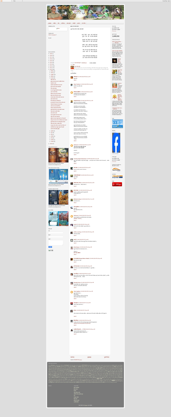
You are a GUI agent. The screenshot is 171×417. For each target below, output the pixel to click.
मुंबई (74, 377)
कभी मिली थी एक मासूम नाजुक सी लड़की (57, 127)
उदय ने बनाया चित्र (54, 91)
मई (51, 134)
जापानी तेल (101, 371)
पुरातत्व (78, 23)
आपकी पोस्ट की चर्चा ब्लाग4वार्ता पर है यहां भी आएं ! (82, 323)
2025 (51, 53)
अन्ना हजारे (67, 366)
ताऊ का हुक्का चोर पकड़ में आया (56, 114)
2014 (51, 62)
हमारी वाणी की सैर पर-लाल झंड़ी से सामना (57, 109)
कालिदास (49, 369)
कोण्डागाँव (84, 369)
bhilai (61, 365)
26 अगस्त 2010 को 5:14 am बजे (87, 291)
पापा (68, 374)
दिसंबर (52, 71)
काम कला (118, 368)
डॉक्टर (121, 371)
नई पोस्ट (72, 357)
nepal (107, 365)
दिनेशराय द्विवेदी (77, 91)
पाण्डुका (67, 374)
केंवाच (71, 369)
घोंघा (101, 370)
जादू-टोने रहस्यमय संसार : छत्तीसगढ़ (119, 60)
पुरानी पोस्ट (106, 357)
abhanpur (53, 365)
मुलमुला (80, 377)
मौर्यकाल (91, 377)
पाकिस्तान (60, 374)
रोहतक (81, 379)
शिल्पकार (84, 380)
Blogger (86, 405)
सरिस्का (105, 380)
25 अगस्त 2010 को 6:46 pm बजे (86, 266)
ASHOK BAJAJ (77, 100)
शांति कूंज (81, 380)
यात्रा (94, 377)
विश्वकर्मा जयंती (53, 380)
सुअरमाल (65, 382)
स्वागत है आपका (114, 161)
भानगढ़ (80, 375)
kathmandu (80, 365)
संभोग (97, 380)
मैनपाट (86, 377)
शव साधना (76, 380)
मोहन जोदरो (88, 377)
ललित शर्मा (99, 379)
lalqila (89, 365)
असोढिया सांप (91, 366)
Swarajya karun (77, 282)
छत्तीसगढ (72, 371)
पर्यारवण (52, 374)
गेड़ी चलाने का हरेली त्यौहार (55, 111)
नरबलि (103, 373)
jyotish (77, 365)
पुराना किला (75, 374)
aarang (49, 365)
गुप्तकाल (73, 370)
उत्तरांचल (55, 368)
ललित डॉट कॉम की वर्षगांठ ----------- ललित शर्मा (117, 42)
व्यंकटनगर (69, 380)
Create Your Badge (115, 153)
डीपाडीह (119, 371)
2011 (51, 67)
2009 (51, 143)
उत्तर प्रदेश (52, 368)
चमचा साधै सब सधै (54, 112)
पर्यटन (49, 374)
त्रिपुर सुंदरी (68, 373)
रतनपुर (102, 377)
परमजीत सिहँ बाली (77, 175)
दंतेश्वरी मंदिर (71, 373)
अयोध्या (86, 366)
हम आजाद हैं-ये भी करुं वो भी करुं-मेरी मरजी (58, 102)
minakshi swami (103, 365)
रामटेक (61, 379)
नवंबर (52, 72)
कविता (99, 368)
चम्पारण (119, 370)
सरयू (103, 380)
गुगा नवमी (66, 370)
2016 (51, 58)
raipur (109, 365)
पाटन (63, 374)
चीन (57, 371)
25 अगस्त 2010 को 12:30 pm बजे (85, 206)
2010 (51, 69)
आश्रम (111, 366)
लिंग (108, 379)
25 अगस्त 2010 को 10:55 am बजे (85, 190)
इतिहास (115, 366)
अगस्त (52, 78)
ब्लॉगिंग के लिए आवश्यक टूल (78, 394)
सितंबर (52, 76)
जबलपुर (87, 371)
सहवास (107, 380)
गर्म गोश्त (51, 370)
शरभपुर (74, 380)
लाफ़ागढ (107, 379)
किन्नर (60, 369)
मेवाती (82, 377)
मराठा (51, 377)
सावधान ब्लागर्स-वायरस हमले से (56, 107)
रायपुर (65, 379)
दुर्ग (86, 373)
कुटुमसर (68, 369)
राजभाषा (113, 377)
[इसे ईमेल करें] (90, 63)
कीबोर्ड (64, 369)
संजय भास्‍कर (76, 190)
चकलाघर (110, 370)
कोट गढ (77, 369)
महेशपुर (67, 377)
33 (115, 122)
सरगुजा (101, 380)
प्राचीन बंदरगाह (88, 374)
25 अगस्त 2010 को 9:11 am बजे (84, 144)
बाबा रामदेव (118, 374)
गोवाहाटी (84, 370)
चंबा (108, 370)
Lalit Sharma (114, 132)
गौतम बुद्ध (89, 370)
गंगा (106, 369)
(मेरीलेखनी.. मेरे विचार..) (78, 218)
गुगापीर (68, 370)
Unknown (76, 144)
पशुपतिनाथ (55, 374)
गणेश (119, 369)
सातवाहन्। (110, 380)
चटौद (112, 370)
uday (118, 365)
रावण (71, 379)
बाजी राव (116, 374)
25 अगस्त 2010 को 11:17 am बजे (87, 199)
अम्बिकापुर (83, 366)
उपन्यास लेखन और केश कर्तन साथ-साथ (57, 97)
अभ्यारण (77, 366)
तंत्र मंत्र (49, 373)
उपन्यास (60, 368)
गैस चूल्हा (78, 370)
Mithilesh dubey (77, 199)
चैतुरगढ (69, 371)
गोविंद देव (87, 370)
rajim (111, 365)
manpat (99, 365)
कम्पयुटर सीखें (76, 397)
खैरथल (105, 369)
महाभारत (60, 377)
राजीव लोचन (50, 379)
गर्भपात (49, 370)
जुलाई (52, 130)
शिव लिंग (87, 380)
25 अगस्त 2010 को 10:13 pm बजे (87, 282)
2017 (51, 57)
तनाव (53, 373)
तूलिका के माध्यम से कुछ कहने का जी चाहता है (58, 118)
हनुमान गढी (75, 382)
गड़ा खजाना (95, 370)
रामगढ (59, 379)
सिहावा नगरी (54, 382)
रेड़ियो (77, 379)
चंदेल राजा (103, 370)
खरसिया (93, 369)
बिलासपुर (55, 375)
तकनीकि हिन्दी (76, 401)
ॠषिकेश (103, 382)
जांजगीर (95, 371)
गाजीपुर (58, 370)
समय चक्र (76, 167)
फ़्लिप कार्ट (75, 398)
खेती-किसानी (102, 369)
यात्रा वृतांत (69, 23)
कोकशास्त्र (74, 369)
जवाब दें (75, 80)
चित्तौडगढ (121, 370)
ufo (120, 365)
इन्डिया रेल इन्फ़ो (76, 400)
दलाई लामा (77, 373)
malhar (96, 365)
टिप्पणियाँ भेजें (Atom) (78, 359)
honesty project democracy (80, 158)
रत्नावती (105, 377)
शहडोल (79, 380)
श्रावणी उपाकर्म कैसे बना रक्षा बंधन (56, 84)
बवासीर (107, 374)
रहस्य (110, 377)
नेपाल (113, 373)
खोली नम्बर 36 (53, 79)
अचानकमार (58, 366)
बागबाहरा (114, 374)
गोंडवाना (80, 370)
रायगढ (63, 379)
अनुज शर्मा (62, 366)
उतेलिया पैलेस (121, 366)
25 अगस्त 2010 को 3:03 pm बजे (88, 231)
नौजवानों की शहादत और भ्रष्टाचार (56, 104)
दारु (80, 373)
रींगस (76, 379)
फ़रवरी (52, 139)
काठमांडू (113, 368)
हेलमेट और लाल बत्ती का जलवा (56, 95)
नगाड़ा (100, 373)
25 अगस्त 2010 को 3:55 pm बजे (96, 258)
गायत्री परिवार (61, 370)
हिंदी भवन (87, 382)
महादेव (55, 377)
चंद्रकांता (106, 370)
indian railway (73, 365)
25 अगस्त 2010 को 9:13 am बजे (93, 158)
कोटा (82, 369)
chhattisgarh (66, 365)
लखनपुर (86, 379)
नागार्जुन (109, 373)
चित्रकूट (55, 371)
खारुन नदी (98, 369)
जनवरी (52, 141)
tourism (116, 365)
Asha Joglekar (77, 291)
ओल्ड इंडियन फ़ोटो (77, 392)
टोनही (113, 371)
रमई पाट (108, 377)
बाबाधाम (122, 374)
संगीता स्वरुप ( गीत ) (77, 182)
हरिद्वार (78, 382)
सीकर (57, 382)
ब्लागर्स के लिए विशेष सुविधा (55, 128)
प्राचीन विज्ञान (92, 374)
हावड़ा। (85, 382)
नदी (101, 373)
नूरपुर (111, 373)
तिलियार (61, 373)
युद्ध (95, 377)
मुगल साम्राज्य (77, 377)
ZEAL (75, 310)
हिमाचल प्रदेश (95, 382)
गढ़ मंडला (117, 369)
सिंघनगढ (117, 380)
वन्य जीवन (84, 23)
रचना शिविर (99, 377)
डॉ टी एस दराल (76, 266)
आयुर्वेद (107, 366)
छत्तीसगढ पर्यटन (76, 371)
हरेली (80, 382)
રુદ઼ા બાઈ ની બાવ (107, 382)
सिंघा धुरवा (119, 380)
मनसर (49, 377)
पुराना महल (78, 374)
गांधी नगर (55, 370)
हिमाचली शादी (98, 382)
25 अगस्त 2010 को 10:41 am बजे (87, 175)
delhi (70, 365)
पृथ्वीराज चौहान (81, 374)
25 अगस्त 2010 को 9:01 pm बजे (84, 273)
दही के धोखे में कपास (54, 98)
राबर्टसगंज (56, 379)
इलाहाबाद (118, 366)
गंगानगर (108, 369)
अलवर (88, 366)
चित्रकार (52, 371)
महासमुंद (62, 377)
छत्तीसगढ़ (63, 23)
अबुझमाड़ (71, 366)
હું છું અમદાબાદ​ (114, 382)
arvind (75, 224)
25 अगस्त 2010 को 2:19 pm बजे (84, 215)
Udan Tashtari (77, 84)
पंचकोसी (119, 373)
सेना (68, 382)
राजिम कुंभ (121, 377)
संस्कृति (74, 23)
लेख (58, 23)
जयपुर (93, 371)
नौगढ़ (115, 373)
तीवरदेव (66, 373)
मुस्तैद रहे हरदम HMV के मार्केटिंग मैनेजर (57, 81)
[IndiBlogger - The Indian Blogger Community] (117, 186)
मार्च (52, 137)
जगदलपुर (82, 371)
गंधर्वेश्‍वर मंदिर (111, 369)
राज (111, 377)
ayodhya (56, 365)
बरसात (106, 374)
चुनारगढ (61, 371)
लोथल (110, 379)
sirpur (113, 365)
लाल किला (103, 379)
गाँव (53, 370)
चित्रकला (49, 371)
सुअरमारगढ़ (62, 382)
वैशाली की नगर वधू (65, 380)
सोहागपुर (72, 382)
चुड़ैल (63, 371)
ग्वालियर (92, 370)
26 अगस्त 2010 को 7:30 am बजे (83, 310)
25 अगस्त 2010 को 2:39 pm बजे (83, 224)
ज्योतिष (108, 371)
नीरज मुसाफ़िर (76, 206)
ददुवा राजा (75, 373)
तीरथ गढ (63, 373)
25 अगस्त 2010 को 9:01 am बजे (87, 100)
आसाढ (113, 366)
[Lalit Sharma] (116, 152)
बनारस (103, 374)
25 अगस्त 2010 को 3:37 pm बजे (82, 239)
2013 (51, 64)
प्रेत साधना (95, 374)
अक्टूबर (52, 74)
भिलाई (90, 375)
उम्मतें (75, 239)
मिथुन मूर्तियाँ (71, 377)
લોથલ (111, 382)
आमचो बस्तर (101, 366)
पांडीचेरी (58, 374)
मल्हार (53, 377)
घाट (97, 370)
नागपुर (107, 373)
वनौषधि (114, 379)
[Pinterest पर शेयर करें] (95, 63)
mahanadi (93, 365)
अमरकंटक (79, 366)
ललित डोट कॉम (94, 379)
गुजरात (70, 370)
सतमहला (99, 380)
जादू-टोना (97, 371)
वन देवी (112, 379)
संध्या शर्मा (94, 380)
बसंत (109, 374)
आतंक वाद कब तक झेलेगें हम (55, 105)
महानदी (57, 377)
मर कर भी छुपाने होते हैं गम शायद (56, 90)
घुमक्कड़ (99, 370)
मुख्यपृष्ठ (49, 23)
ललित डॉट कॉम (90, 379)
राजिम (118, 377)
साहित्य (54, 23)
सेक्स (67, 382)
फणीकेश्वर (99, 374)
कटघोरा (82, 368)
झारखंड (111, 371)
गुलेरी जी (75, 370)
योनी (97, 377)
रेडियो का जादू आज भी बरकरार (56, 93)
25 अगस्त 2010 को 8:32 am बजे (86, 84)
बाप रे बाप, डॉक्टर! (77, 252)
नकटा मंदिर (94, 373)
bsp (63, 365)
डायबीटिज (116, 371)
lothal (91, 365)
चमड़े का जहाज (115, 370)
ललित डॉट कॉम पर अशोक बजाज (56, 123)
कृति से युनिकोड (76, 387)
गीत (63, 370)
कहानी (101, 368)
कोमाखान (89, 369)
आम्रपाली (104, 366)
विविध (74, 64)
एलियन (70, 368)
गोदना (82, 370)
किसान (62, 369)
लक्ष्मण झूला (83, 379)
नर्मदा (105, 373)
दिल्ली (82, 373)
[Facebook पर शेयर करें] (94, 63)
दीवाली (85, 373)
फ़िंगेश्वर (101, 374)
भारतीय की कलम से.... (78, 329)
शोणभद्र (91, 380)
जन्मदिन (85, 371)
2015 (51, 60)
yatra (122, 365)
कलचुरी (96, 368)
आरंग (109, 366)
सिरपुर (51, 382)
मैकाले (83, 377)
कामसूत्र (121, 368)
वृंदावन (60, 380)
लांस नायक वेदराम (54, 88)
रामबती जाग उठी (53, 83)
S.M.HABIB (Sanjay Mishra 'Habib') (81, 258)
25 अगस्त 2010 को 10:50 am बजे (87, 182)
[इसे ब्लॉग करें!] (91, 63)
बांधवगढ (111, 374)
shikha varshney (77, 231)
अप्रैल (52, 136)
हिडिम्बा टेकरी (91, 382)
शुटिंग (89, 380)
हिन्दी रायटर (76, 389)
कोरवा (91, 369)
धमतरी (87, 373)
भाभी (82, 375)
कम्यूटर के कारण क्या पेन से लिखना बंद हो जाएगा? (59, 119)
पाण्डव (64, 374)
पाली (69, 374)
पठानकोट (121, 373)
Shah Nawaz (76, 247)
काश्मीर (55, 369)
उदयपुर (58, 368)
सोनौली (70, 382)
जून (51, 132)
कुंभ (65, 369)
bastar (59, 365)
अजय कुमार (76, 302)
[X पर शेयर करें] (92, 63)
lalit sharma (85, 365)
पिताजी (75, 390)
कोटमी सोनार (80, 369)
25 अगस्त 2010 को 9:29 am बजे (84, 167)
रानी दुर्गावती (53, 379)
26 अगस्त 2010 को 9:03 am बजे (85, 320)
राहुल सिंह (73, 379)
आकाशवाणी (97, 366)
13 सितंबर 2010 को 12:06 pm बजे (88, 329)
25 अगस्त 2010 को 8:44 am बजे (86, 91)
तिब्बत (59, 373)
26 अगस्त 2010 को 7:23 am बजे (84, 302)
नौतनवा (117, 373)
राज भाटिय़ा (76, 273)
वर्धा (116, 379)
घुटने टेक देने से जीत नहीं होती (56, 86)
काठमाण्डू (115, 368)
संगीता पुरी (76, 76)
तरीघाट (57, 373)
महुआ (64, 377)
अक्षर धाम (52, 366)
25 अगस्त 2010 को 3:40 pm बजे (86, 247)
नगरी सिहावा (97, 373)
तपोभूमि (55, 373)
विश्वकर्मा (49, 380)
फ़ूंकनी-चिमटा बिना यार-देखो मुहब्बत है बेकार (58, 121)
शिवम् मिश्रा (76, 320)
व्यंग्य (71, 380)
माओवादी (69, 377)
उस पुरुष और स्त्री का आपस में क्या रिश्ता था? (58, 125)
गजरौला (115, 369)
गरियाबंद (121, 369)
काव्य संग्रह (52, 369)
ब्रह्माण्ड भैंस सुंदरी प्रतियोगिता (117, 50)
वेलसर (62, 380)
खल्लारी (96, 369)
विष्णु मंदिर (57, 380)
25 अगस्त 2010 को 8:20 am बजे (84, 76)
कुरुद (69, 369)
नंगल (92, 373)
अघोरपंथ (55, 366)
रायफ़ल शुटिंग (69, 379)
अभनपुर (73, 366)
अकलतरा (49, 366)
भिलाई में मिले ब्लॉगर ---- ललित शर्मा (120, 71)
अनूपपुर (65, 366)
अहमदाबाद (94, 366)
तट (51, 373)
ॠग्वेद (101, 382)
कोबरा (87, 369)
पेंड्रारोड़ (85, 374)
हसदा (81, 382)
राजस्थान (115, 377)
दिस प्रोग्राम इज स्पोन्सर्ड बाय (56, 100)
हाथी (83, 382)
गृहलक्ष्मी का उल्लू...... (119, 84)
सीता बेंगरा (59, 382)
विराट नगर (121, 379)
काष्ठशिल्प (58, 369)
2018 (51, 55)
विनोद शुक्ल (118, 379)
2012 (51, 65)
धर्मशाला (90, 373)
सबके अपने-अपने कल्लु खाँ (55, 116)
